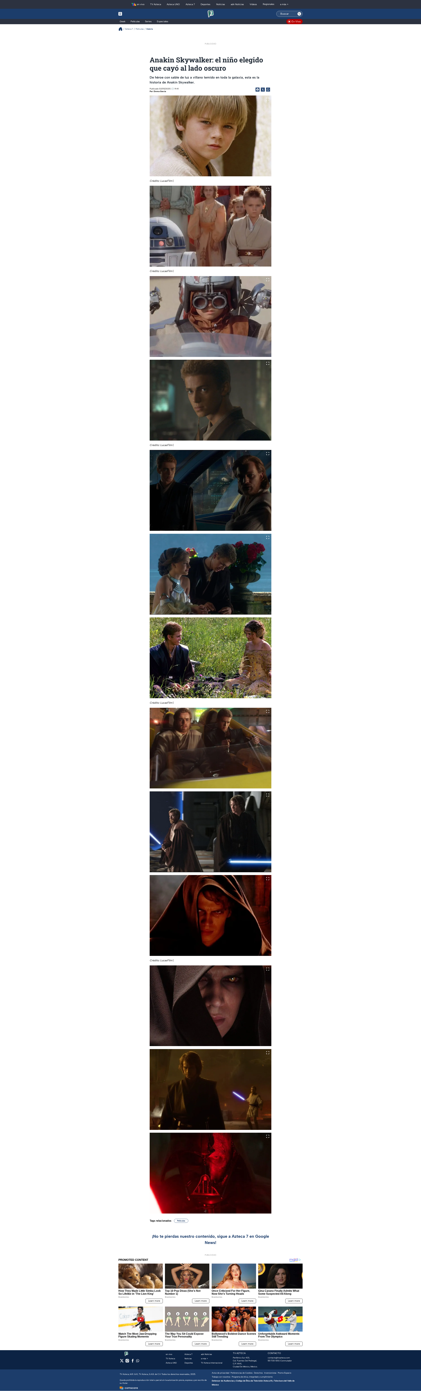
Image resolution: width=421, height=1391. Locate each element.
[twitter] (122, 1361)
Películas (181, 1221)
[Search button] (299, 14)
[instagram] (127, 1361)
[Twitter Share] (263, 90)
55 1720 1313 (273, 1361)
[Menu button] (131, 14)
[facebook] (133, 1361)
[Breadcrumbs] (121, 29)
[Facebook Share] (258, 90)
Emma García (160, 91)
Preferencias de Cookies (242, 1373)
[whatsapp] (137, 1361)
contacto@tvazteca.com (279, 1358)
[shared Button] (268, 90)
